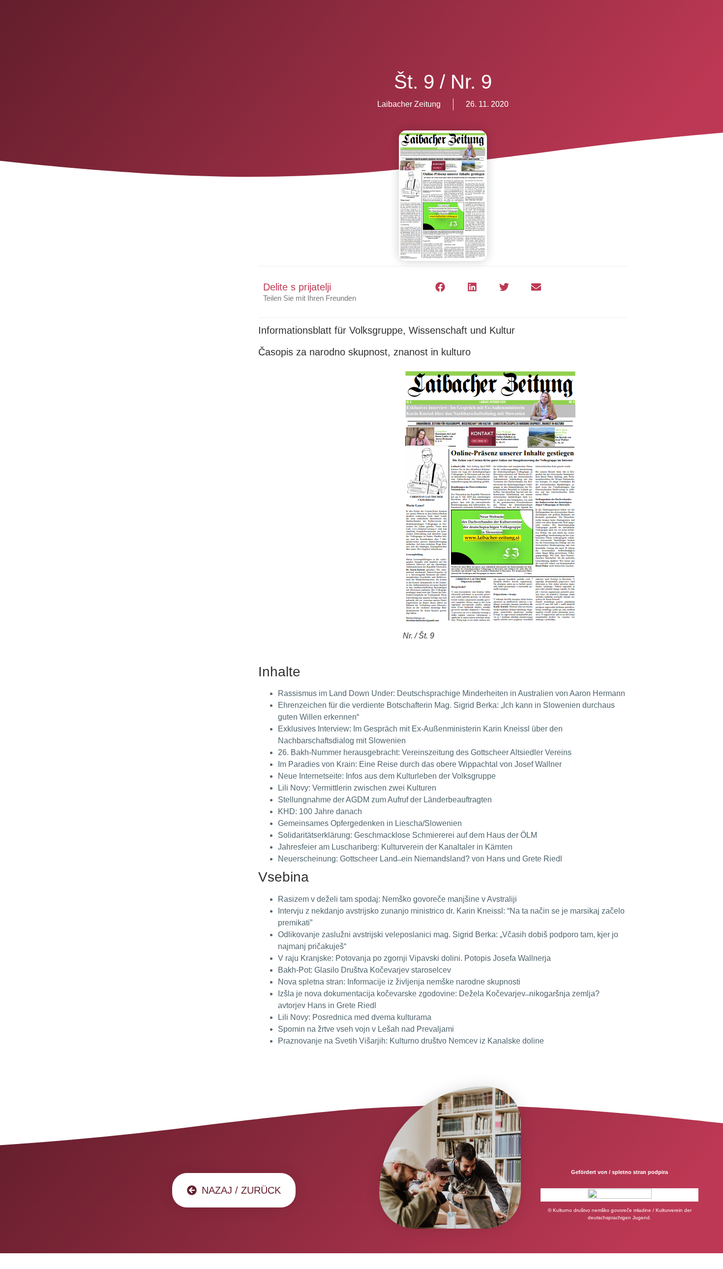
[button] (440, 287)
